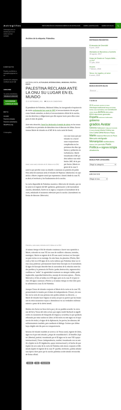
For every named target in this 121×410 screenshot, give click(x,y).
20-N (91, 105)
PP (100, 148)
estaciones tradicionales (105, 117)
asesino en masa (104, 105)
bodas (114, 107)
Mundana (65, 82)
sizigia (113, 147)
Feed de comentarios (10, 122)
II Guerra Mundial (94, 130)
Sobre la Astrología (90, 25)
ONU (37, 363)
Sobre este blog (108, 25)
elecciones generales (102, 114)
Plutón (108, 144)
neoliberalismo (108, 142)
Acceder (6, 116)
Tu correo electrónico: (10, 94)
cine (106, 109)
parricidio (101, 144)
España (93, 116)
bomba (91, 109)
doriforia (101, 112)
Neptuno (91, 144)
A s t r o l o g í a (32, 82)
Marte (92, 135)
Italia (113, 130)
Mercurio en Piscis (110, 136)
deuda (95, 112)
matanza (99, 136)
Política (73, 82)
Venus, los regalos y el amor (100, 73)
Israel (30, 363)
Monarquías (96, 141)
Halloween (101, 128)
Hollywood (108, 128)
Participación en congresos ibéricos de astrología (61, 25)
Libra (91, 133)
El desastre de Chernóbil (98, 45)
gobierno (94, 120)
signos (105, 147)
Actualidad (43, 82)
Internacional (55, 82)
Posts (28, 84)
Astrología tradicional (97, 107)
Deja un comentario (54, 101)
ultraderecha (94, 150)
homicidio (114, 128)
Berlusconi (109, 107)
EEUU (91, 114)
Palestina (45, 363)
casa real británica (99, 109)
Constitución (112, 110)
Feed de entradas (9, 119)
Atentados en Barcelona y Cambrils (102, 52)
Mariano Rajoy (109, 133)
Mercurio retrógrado (98, 138)
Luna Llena (98, 132)
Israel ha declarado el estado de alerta (55, 125)
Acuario (92, 67)
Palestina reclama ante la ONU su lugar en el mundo (51, 92)
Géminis (93, 128)
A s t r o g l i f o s (12, 26)
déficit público (109, 112)
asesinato (96, 105)
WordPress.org (8, 125)
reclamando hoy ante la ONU (44, 110)
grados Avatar (99, 124)
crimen (91, 112)
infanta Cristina (105, 130)
